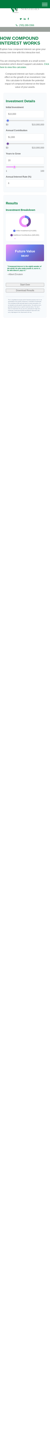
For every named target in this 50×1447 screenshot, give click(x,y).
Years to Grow (13, 153)
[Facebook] (28, 19)
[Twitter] (21, 19)
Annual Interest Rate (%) (18, 177)
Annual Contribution (16, 130)
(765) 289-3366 (26, 25)
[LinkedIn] (25, 19)
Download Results (25, 290)
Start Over (25, 284)
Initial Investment (15, 107)
